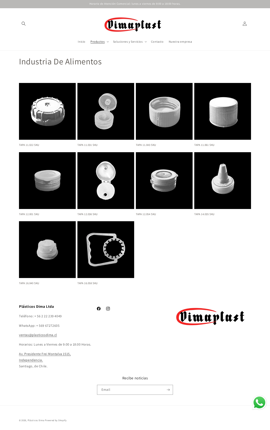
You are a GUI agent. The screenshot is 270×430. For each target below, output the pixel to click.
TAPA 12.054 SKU (146, 214)
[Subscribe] (168, 390)
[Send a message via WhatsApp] (259, 402)
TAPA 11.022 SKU (29, 145)
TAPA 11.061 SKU (204, 145)
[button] (23, 23)
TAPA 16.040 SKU (29, 283)
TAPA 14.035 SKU (204, 214)
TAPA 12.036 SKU (87, 214)
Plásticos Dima (36, 420)
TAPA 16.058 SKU (87, 283)
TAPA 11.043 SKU (146, 145)
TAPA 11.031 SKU (87, 145)
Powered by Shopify (56, 420)
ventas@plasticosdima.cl (38, 335)
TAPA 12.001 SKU (29, 214)
